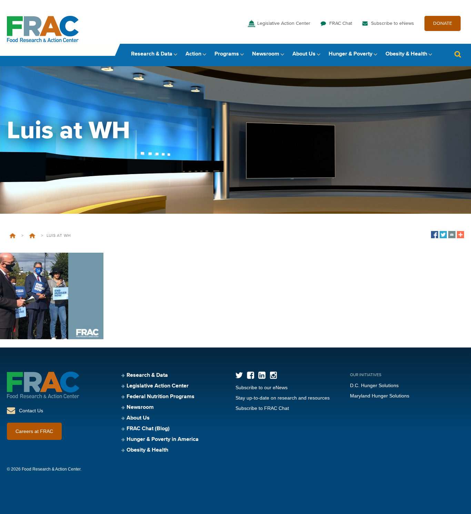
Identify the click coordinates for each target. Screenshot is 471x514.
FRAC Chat (340, 23)
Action (193, 54)
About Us (303, 54)
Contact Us (31, 410)
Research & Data (151, 54)
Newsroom (265, 54)
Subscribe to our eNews (262, 387)
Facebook (250, 375)
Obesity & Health (406, 54)
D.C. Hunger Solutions (374, 385)
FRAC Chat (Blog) (148, 429)
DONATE (442, 23)
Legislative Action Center (283, 23)
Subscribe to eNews (392, 23)
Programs (226, 54)
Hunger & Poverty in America (163, 439)
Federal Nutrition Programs (160, 397)
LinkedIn (261, 375)
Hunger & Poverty (350, 54)
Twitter (239, 375)
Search (457, 54)
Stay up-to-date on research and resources (283, 398)
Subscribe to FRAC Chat (262, 408)
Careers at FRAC (34, 431)
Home (12, 236)
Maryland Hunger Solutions (379, 396)
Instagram (273, 375)
